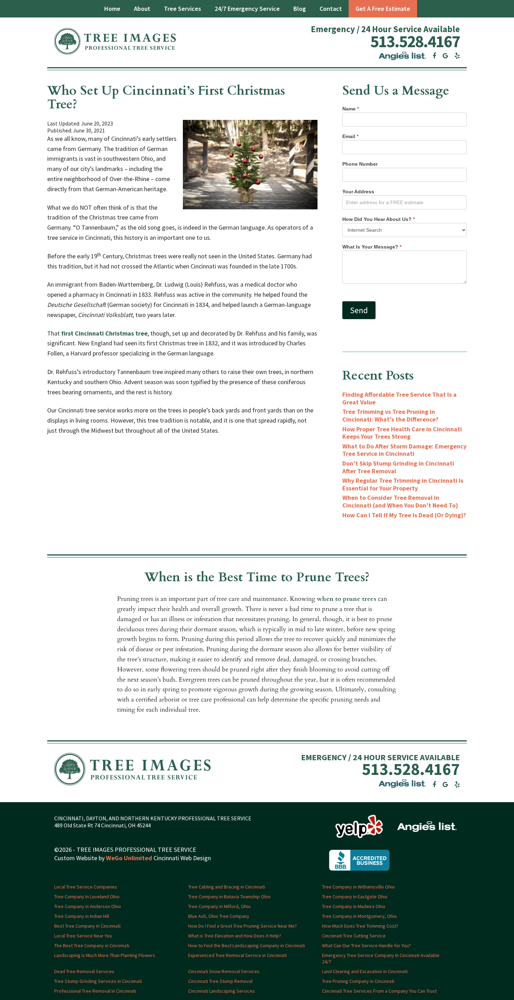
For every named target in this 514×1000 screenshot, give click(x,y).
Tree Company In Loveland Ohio (87, 896)
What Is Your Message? (371, 247)
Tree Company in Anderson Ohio (87, 906)
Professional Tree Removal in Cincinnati (95, 991)
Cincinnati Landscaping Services (221, 991)
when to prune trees (346, 599)
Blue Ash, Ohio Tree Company (218, 916)
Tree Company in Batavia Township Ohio (229, 896)
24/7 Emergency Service (247, 9)
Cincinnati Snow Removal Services (223, 971)
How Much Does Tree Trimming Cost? (360, 926)
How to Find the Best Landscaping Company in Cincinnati (246, 945)
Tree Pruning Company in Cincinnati (358, 981)
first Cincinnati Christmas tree (104, 333)
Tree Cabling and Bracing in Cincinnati (226, 887)
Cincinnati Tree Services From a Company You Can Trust (379, 991)
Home (112, 9)
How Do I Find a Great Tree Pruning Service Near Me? (242, 926)
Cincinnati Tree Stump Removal (220, 981)
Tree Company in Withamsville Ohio (358, 887)
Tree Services (182, 9)
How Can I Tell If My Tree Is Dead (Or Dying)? (404, 515)
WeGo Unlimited (129, 858)
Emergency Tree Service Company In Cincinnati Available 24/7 (381, 958)
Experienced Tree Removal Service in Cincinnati (237, 955)
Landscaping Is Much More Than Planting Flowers (104, 955)
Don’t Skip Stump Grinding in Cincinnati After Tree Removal (398, 467)
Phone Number (360, 164)
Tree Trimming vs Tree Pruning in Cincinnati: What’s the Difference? (390, 415)
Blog (299, 9)
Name (350, 108)
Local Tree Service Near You (83, 936)
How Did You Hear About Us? (378, 219)
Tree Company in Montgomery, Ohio (359, 916)
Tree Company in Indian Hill (81, 916)
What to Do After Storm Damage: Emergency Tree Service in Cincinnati (404, 450)
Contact (331, 9)
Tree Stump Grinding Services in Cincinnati (98, 981)
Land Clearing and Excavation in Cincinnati (365, 971)
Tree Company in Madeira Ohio (353, 906)
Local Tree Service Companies (85, 887)
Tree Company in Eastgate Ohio (354, 896)
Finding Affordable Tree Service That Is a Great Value (399, 398)
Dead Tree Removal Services (84, 971)
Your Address (358, 191)
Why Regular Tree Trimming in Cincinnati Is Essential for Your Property (402, 484)
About (142, 9)
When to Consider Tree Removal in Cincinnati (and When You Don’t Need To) (400, 501)
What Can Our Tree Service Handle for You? (366, 945)
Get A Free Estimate (383, 9)
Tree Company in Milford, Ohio (219, 906)
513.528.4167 (415, 41)
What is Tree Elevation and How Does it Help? (234, 936)
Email (350, 136)
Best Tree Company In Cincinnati (87, 926)
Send (359, 310)
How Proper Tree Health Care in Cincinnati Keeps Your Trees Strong (402, 433)
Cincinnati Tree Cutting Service (354, 936)
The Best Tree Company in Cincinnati (91, 945)
